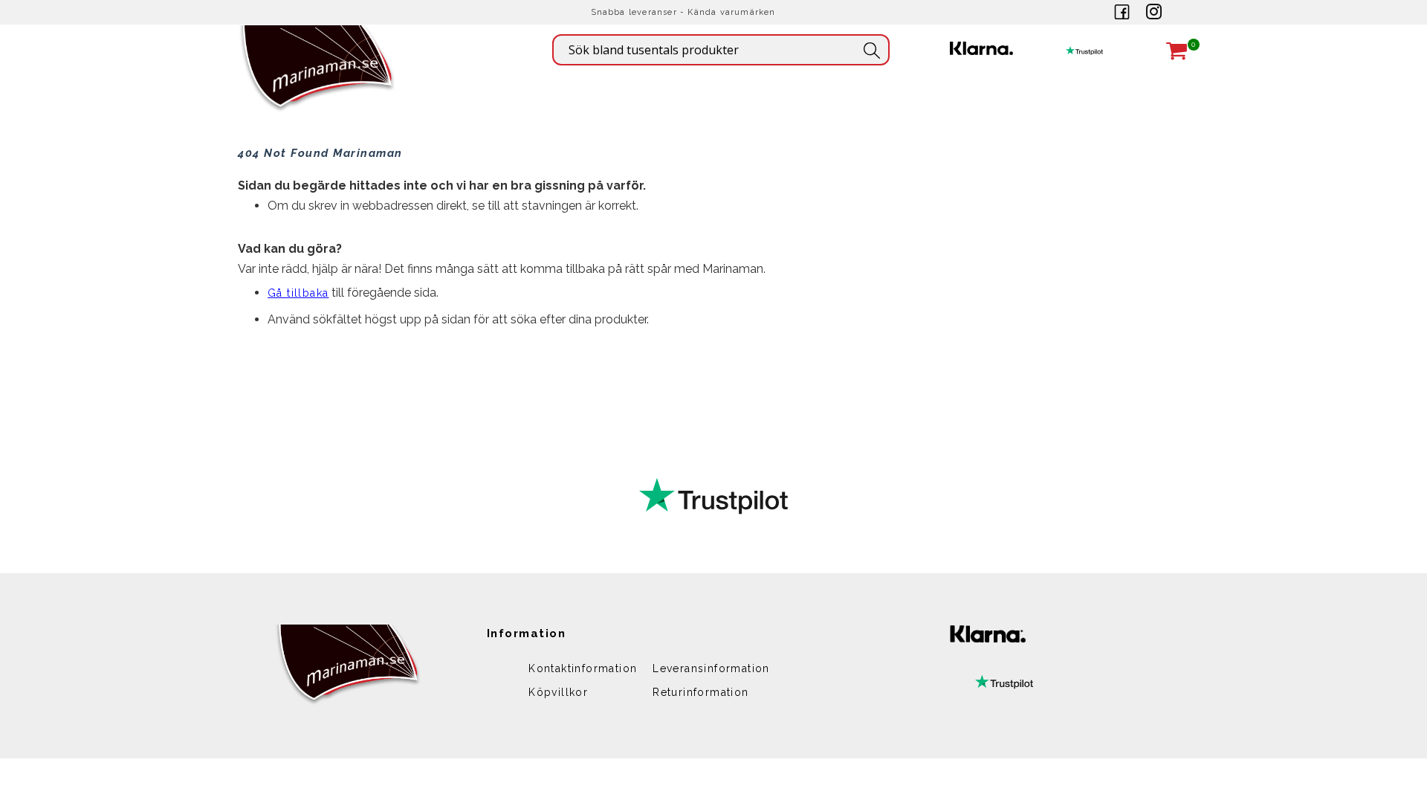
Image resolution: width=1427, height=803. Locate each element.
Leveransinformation (711, 668)
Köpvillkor (558, 692)
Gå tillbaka (298, 293)
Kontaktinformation (582, 668)
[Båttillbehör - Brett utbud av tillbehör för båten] (318, 90)
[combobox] (721, 50)
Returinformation (700, 692)
